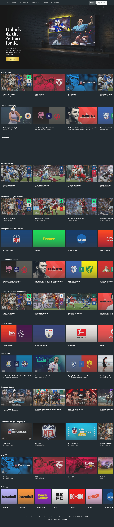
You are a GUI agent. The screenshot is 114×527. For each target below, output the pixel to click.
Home (14, 2)
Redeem (49, 520)
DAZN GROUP (77, 517)
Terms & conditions (37, 517)
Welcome (55, 2)
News (46, 2)
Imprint (69, 517)
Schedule (36, 2)
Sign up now (101, 3)
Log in (92, 3)
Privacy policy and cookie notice (54, 517)
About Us (57, 520)
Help (27, 517)
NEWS (86, 517)
